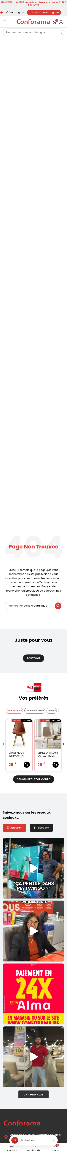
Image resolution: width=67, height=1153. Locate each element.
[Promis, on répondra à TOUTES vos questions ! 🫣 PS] (33, 868)
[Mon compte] (61, 22)
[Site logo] (33, 21)
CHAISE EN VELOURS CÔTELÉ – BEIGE (47, 754)
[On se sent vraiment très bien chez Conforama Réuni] (33, 931)
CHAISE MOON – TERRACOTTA (17, 754)
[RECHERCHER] (60, 32)
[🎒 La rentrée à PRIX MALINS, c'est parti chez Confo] (33, 1056)
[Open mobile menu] (4, 22)
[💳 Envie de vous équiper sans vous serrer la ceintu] (33, 993)
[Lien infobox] (33, 3)
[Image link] (22, 1123)
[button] (3, 744)
